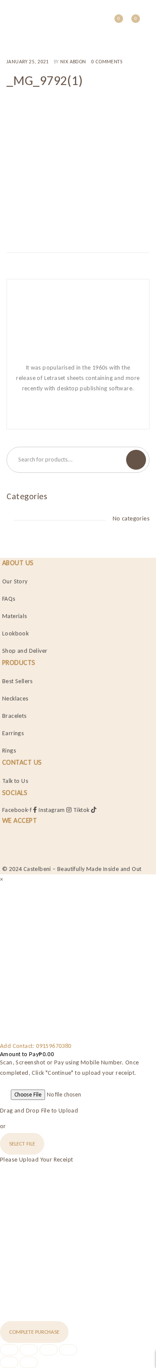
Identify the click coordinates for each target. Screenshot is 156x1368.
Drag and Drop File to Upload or (39, 1118)
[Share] (48, 1349)
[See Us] (86, 411)
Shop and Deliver (24, 651)
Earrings (13, 733)
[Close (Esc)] (68, 1349)
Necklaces (15, 698)
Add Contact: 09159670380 (36, 1046)
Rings (9, 750)
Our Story (15, 581)
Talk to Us (15, 781)
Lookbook (15, 633)
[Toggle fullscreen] (29, 1349)
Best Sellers (17, 681)
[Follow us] (69, 411)
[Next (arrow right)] (29, 1362)
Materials (14, 616)
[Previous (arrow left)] (9, 1362)
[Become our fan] (53, 411)
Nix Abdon (73, 62)
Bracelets (14, 716)
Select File (22, 1143)
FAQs (9, 598)
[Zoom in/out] (9, 1349)
